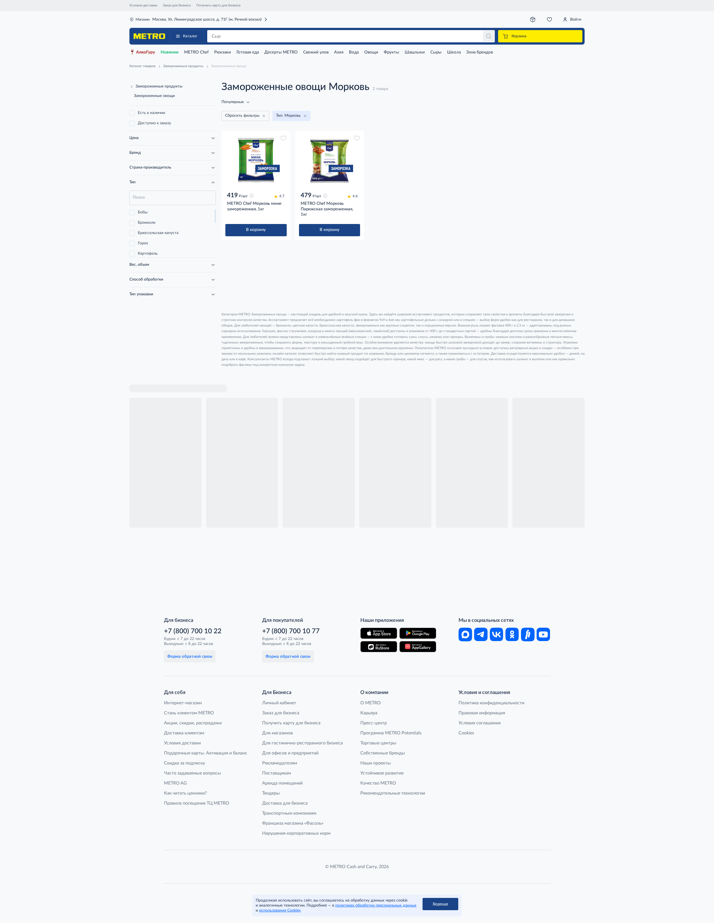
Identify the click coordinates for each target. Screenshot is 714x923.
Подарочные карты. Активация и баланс (205, 753)
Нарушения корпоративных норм (296, 833)
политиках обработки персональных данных (375, 905)
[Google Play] (417, 633)
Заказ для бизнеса (177, 5)
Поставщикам (276, 773)
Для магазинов (277, 733)
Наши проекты (375, 763)
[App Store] (378, 633)
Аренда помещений (282, 783)
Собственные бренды (382, 753)
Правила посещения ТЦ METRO (196, 803)
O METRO (370, 703)
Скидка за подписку (184, 763)
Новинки (169, 52)
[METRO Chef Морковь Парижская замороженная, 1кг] (330, 160)
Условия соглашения (480, 723)
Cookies (466, 733)
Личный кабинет (279, 703)
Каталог (190, 36)
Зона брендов (479, 52)
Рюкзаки (222, 52)
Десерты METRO (281, 52)
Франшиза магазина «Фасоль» (293, 823)
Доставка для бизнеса (285, 803)
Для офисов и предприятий (290, 753)
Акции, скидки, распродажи (193, 723)
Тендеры (271, 793)
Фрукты (391, 52)
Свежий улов (316, 52)
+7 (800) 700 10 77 (291, 631)
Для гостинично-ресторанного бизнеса (302, 743)
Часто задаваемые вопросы (192, 773)
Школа (454, 52)
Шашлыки (415, 52)
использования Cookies (280, 910)
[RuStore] (378, 646)
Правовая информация (482, 713)
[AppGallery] (417, 646)
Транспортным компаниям (289, 813)
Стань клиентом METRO (189, 713)
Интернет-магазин (183, 703)
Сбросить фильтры (242, 116)
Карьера (368, 713)
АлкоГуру (145, 52)
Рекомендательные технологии (392, 793)
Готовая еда (248, 52)
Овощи (371, 52)
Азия (338, 52)
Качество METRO (378, 783)
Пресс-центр (373, 723)
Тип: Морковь (288, 116)
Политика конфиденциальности (491, 703)
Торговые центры (378, 743)
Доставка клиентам (184, 733)
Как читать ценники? (185, 793)
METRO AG (175, 783)
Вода (354, 52)
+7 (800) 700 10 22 (192, 631)
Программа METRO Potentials (390, 733)
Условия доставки (143, 5)
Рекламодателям (279, 763)
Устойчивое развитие (382, 773)
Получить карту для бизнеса (218, 5)
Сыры (436, 52)
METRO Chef (196, 52)
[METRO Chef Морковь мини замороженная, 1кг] (256, 160)
